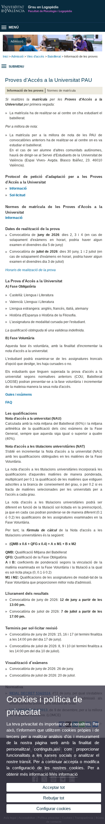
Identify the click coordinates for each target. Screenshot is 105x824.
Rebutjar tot (53, 798)
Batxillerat (54, 56)
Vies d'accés (35, 56)
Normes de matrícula (61, 90)
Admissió (17, 41)
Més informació (63, 774)
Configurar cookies (53, 808)
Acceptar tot (54, 787)
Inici (5, 56)
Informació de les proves (25, 90)
